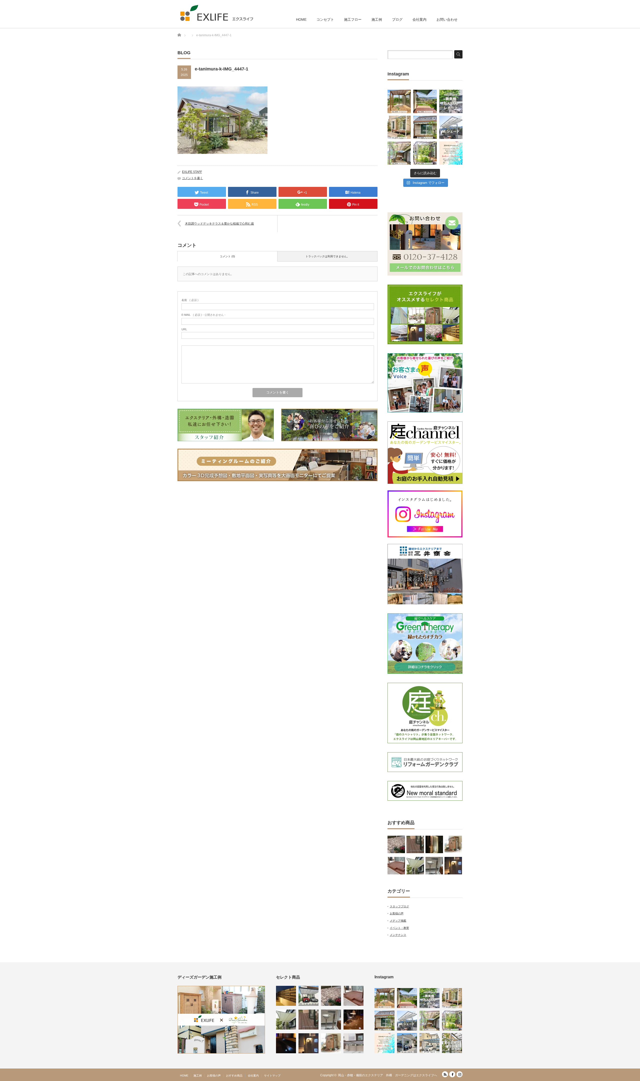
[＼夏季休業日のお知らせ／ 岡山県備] (450, 153)
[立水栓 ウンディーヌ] (434, 865)
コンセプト (325, 19)
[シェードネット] (415, 865)
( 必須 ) (190, 300)
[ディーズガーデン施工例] (221, 1052)
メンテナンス (398, 934)
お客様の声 (397, 913)
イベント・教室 (399, 927)
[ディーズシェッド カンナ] (453, 844)
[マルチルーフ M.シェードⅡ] (308, 996)
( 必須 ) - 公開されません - (204, 314)
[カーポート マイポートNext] (354, 1043)
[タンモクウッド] (415, 844)
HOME (301, 19)
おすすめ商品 (234, 1075)
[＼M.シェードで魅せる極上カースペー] (407, 1043)
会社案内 (419, 19)
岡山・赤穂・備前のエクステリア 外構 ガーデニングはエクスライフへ (387, 1075)
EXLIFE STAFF (192, 172)
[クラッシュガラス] (434, 844)
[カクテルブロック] (453, 865)
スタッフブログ (399, 906)
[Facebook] (452, 1074)
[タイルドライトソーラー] (354, 1020)
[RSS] (445, 1074)
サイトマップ (272, 1075)
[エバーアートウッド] (286, 996)
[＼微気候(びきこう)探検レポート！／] (450, 101)
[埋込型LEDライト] (286, 1043)
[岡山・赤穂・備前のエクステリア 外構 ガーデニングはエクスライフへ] (216, 13)
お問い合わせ (447, 19)
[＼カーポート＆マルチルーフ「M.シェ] (450, 127)
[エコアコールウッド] (396, 865)
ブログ (397, 19)
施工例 (377, 19)
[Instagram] (459, 1074)
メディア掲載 (398, 920)
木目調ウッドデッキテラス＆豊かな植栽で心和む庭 (219, 223)
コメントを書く (192, 178)
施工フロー (353, 19)
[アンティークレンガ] (396, 844)
